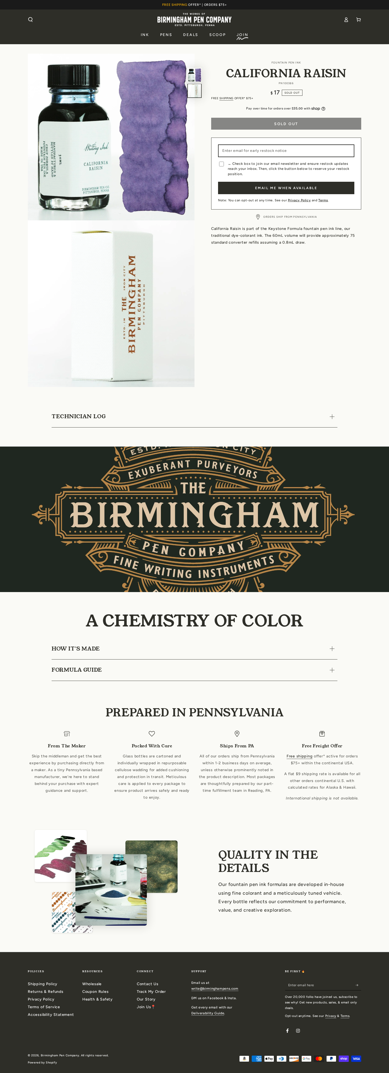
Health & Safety (97, 999)
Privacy (330, 1016)
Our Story (146, 999)
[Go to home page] (194, 19)
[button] (30, 19)
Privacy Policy (299, 200)
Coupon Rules (95, 991)
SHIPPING (226, 98)
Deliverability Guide (207, 1013)
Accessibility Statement (51, 1014)
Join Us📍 (146, 1006)
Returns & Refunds (46, 991)
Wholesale (92, 983)
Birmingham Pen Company (60, 1055)
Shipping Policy (42, 983)
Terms (323, 200)
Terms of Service (44, 1006)
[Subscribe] (358, 985)
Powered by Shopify (42, 1062)
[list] (194, 766)
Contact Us (148, 983)
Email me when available (286, 188)
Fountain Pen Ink (286, 62)
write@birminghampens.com (214, 988)
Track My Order (151, 991)
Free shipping (300, 756)
